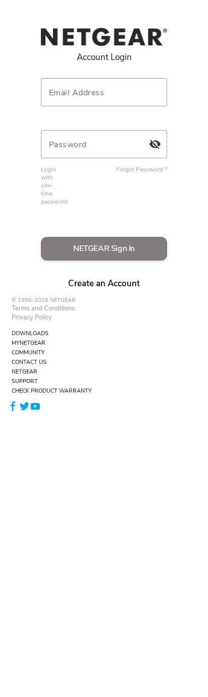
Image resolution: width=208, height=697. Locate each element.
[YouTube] (35, 406)
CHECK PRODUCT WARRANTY (52, 391)
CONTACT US (29, 362)
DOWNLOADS (30, 333)
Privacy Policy (32, 317)
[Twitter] (24, 406)
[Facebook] (13, 406)
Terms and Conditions (43, 308)
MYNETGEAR (28, 343)
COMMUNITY (28, 352)
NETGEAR (24, 371)
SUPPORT (25, 381)
